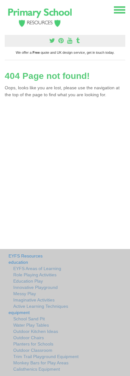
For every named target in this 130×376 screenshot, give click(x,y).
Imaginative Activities (34, 299)
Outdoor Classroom (32, 350)
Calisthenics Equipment (36, 369)
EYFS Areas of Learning (37, 268)
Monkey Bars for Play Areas (40, 362)
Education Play (28, 281)
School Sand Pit (29, 318)
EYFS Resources (26, 255)
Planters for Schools (33, 343)
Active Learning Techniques (40, 306)
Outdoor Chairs (28, 337)
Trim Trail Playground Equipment (46, 356)
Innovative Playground (35, 287)
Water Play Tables (31, 325)
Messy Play (24, 293)
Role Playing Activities (34, 274)
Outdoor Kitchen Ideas (35, 331)
